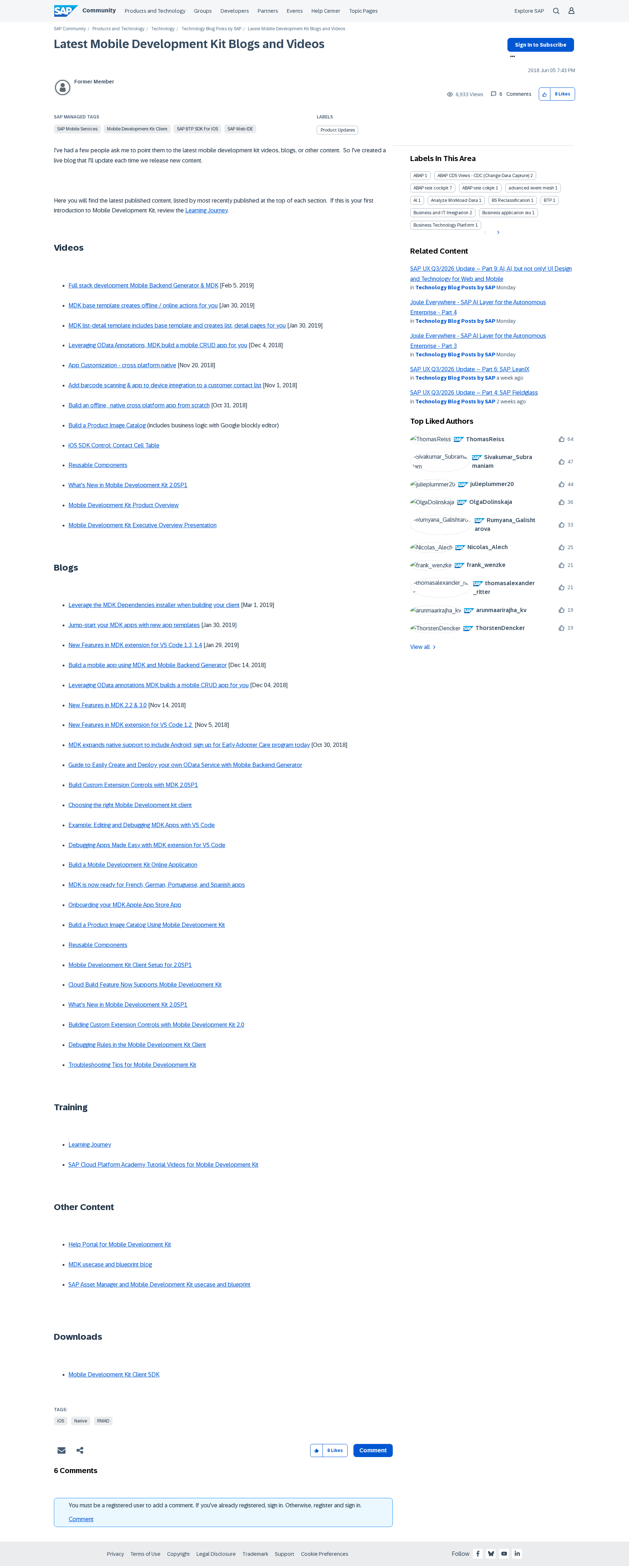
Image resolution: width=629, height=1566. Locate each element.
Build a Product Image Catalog (107, 425)
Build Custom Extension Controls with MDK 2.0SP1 (133, 785)
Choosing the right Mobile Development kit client (130, 805)
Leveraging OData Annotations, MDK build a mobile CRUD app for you (157, 345)
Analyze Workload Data (454, 200)
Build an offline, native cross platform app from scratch (139, 405)
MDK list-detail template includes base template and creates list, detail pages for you (177, 325)
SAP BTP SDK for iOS (197, 129)
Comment (81, 1519)
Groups (203, 11)
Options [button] (511, 57)
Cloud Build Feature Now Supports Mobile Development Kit (145, 985)
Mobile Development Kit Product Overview (123, 505)
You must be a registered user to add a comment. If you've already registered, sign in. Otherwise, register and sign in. (215, 1505)
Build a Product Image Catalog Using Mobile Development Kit (146, 925)
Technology (163, 29)
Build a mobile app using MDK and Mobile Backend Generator (147, 665)
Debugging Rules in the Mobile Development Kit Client (137, 1045)
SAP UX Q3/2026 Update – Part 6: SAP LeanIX (469, 369)
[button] (544, 94)
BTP (548, 200)
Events (295, 11)
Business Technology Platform (444, 225)
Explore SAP (529, 11)
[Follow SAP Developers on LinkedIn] (517, 1554)
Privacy (115, 1554)
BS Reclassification (511, 200)
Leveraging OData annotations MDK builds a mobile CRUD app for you (158, 685)
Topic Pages (363, 11)
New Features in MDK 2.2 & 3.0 (107, 705)
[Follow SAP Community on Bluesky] (491, 1554)
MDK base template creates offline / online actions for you (143, 305)
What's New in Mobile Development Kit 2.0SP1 (127, 485)
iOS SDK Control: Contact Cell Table (113, 445)
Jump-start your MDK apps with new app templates (134, 625)
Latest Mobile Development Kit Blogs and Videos (189, 44)
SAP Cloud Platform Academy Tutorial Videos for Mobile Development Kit (163, 1165)
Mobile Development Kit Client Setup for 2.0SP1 (130, 965)
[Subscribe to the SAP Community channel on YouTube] (504, 1554)
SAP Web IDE (240, 129)
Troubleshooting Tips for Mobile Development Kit (132, 1065)
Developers (235, 11)
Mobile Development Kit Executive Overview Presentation (142, 525)
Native (80, 1421)
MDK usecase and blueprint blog (110, 1264)
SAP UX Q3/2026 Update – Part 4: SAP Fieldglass (474, 392)
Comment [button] (373, 1450)
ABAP (419, 175)
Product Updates (338, 130)
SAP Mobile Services (77, 129)
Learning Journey (206, 210)
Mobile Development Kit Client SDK (113, 1374)
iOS (60, 1421)
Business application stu (506, 212)
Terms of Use (145, 1554)
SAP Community (70, 29)
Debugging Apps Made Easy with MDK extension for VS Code (146, 845)
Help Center (326, 11)
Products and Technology (155, 11)
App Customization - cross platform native (122, 365)
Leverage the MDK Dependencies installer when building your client (154, 605)
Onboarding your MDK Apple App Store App (124, 905)
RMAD (103, 1421)
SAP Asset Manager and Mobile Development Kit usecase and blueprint (159, 1284)
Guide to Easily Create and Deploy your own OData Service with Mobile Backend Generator (185, 765)
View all (420, 647)
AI (415, 200)
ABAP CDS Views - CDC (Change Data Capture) (483, 175)
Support (284, 1554)
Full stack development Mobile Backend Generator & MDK (143, 285)
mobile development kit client (137, 129)
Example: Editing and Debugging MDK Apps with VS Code (141, 825)
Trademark (255, 1554)
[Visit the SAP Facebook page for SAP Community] (478, 1554)
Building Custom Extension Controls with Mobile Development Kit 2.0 (156, 1025)
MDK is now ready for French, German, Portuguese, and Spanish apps (156, 885)
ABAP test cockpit (431, 188)
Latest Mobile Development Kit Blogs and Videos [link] (296, 29)
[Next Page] (497, 232)
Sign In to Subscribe (540, 45)
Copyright (178, 1554)
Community (99, 10)
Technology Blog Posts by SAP (211, 29)
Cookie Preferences (324, 1554)
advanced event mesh (531, 188)
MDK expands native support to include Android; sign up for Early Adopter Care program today (189, 745)
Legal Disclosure (216, 1554)
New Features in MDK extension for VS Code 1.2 (130, 725)
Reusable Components (97, 465)
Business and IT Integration (441, 212)
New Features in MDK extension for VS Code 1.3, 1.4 (135, 645)
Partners (268, 11)
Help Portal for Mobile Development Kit (119, 1244)
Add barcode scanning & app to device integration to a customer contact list (164, 385)
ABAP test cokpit (478, 188)
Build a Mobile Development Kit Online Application (132, 865)
